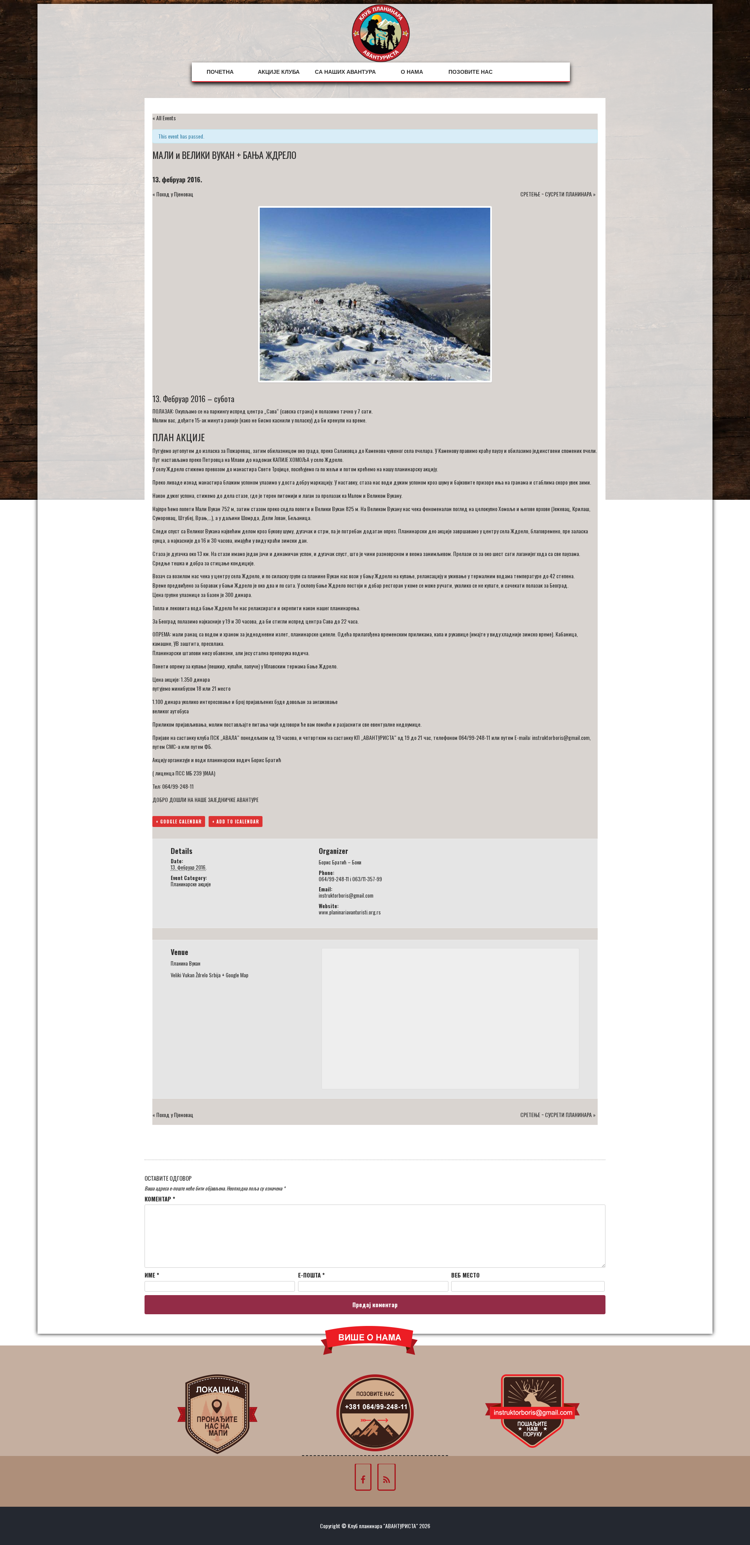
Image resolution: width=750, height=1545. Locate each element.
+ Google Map (235, 975)
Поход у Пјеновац (172, 194)
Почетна (220, 72)
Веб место (465, 1275)
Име (152, 1275)
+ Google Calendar (179, 821)
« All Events (164, 118)
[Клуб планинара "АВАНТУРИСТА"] (381, 32)
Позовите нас (470, 72)
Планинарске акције (191, 884)
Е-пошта (311, 1275)
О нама (412, 72)
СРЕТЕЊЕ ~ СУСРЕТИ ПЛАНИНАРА (558, 194)
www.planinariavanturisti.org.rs (350, 912)
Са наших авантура (345, 72)
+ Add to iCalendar (235, 821)
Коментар (160, 1199)
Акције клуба (279, 72)
